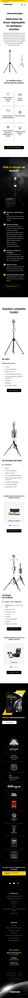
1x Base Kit (8, 605)
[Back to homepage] (14, 992)
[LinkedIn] (10, 883)
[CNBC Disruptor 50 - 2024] (14, 786)
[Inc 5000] (14, 794)
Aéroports (14, 925)
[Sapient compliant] (14, 749)
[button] (24, 4)
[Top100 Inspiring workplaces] (14, 842)
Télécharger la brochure (14, 147)
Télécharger (9, 722)
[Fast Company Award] (14, 829)
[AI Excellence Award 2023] (14, 767)
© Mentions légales (10, 973)
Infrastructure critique (14, 930)
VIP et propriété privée (14, 940)
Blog (14, 906)
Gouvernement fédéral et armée (14, 935)
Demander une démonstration (14, 896)
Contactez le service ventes (12, 873)
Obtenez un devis (12, 286)
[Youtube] (14, 883)
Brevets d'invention (11, 975)
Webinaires (14, 901)
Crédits (19, 975)
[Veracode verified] (14, 757)
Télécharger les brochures (14, 898)
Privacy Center (14, 977)
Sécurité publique (14, 938)
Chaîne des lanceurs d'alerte (14, 979)
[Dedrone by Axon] (7, 4)
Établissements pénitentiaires (14, 928)
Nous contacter (14, 390)
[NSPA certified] (14, 778)
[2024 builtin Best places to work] (14, 855)
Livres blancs (14, 903)
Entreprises (14, 933)
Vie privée (19, 973)
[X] (18, 883)
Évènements (14, 913)
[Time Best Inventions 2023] (14, 805)
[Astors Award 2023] (14, 817)
